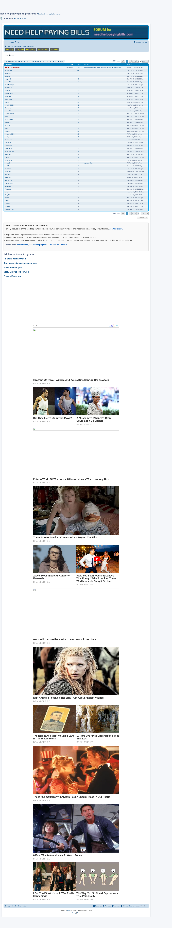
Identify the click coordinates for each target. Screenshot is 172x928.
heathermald (8, 99)
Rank (71, 64)
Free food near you (13, 267)
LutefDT (7, 200)
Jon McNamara (116, 229)
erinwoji (7, 102)
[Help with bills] (76, 32)
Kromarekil (8, 186)
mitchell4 (7, 206)
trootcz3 (7, 163)
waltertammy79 (9, 113)
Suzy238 (7, 195)
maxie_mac (8, 137)
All (16, 61)
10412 (78, 67)
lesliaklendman (9, 151)
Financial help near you (15, 259)
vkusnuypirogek (10, 209)
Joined (129, 64)
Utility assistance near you (16, 272)
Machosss (8, 154)
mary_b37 (8, 79)
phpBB (69, 910)
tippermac (8, 125)
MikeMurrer (8, 160)
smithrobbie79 (9, 148)
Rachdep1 (8, 73)
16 (78, 111)
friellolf (7, 197)
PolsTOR (7, 174)
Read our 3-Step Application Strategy (49, 14)
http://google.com (89, 163)
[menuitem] (17, 42)
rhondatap (8, 108)
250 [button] (143, 61)
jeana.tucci (8, 169)
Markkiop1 (8, 177)
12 (78, 131)
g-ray (6, 192)
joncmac (7, 76)
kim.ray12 (8, 111)
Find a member (9, 61)
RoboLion (8, 171)
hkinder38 (8, 122)
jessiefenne (8, 166)
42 (78, 70)
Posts (78, 64)
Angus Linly (8, 180)
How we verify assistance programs (32, 245)
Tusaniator (8, 189)
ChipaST (7, 203)
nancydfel (8, 82)
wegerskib (8, 96)
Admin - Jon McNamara (12, 67)
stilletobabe (8, 145)
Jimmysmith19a (9, 134)
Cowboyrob (8, 140)
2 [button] (129, 61)
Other (61, 61)
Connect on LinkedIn (58, 245)
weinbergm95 (9, 93)
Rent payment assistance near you (20, 263)
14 (78, 73)
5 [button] (138, 61)
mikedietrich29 (9, 105)
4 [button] (135, 61)
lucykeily (7, 90)
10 (78, 99)
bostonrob (8, 142)
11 (78, 79)
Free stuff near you (13, 276)
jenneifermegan (9, 85)
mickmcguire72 (9, 119)
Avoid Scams (19, 18)
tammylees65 (9, 183)
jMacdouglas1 (9, 70)
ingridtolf (7, 131)
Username (8, 64)
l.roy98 (7, 128)
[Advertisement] (61, 7)
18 (78, 93)
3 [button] (132, 61)
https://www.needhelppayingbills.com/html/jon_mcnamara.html (102, 67)
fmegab (7, 157)
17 (78, 85)
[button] (123, 61)
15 (78, 125)
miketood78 (8, 87)
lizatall (6, 116)
